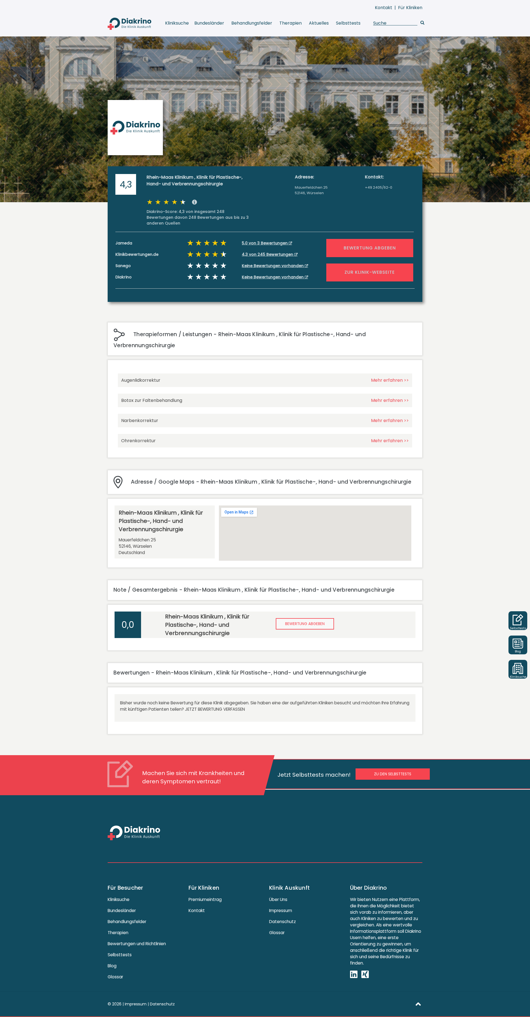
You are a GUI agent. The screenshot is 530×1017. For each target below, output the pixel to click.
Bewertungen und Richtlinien (137, 944)
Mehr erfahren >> (390, 380)
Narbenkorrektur (139, 420)
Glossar (115, 977)
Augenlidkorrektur (140, 380)
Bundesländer (209, 23)
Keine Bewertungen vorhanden (273, 265)
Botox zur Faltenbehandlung (151, 400)
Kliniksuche (177, 23)
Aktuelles (319, 23)
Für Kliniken (410, 7)
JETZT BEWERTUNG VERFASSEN (215, 709)
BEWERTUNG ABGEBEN (370, 248)
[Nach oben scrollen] (418, 1004)
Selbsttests (348, 23)
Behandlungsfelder (251, 23)
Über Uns (278, 899)
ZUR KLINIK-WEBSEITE (369, 272)
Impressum (280, 910)
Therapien (290, 23)
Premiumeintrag (205, 899)
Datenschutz (282, 921)
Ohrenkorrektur (138, 441)
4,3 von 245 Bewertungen (268, 254)
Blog (112, 966)
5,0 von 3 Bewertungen (265, 243)
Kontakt (383, 7)
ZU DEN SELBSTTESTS (392, 774)
